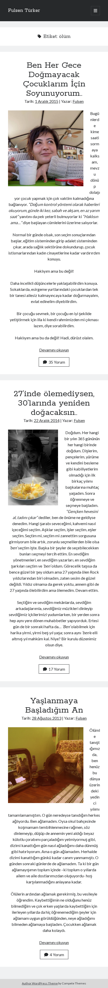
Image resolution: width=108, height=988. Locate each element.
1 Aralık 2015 (46, 101)
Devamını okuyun (54, 349)
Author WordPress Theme (40, 983)
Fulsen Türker (24, 11)
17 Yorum (56, 669)
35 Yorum (56, 362)
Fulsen (78, 101)
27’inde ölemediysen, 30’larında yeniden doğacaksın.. (54, 403)
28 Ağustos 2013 (46, 718)
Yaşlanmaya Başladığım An (54, 706)
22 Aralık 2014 (47, 420)
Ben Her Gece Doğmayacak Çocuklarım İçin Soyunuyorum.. (54, 79)
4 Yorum (57, 954)
